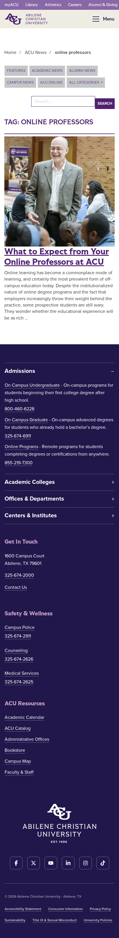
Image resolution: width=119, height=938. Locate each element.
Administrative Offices (27, 739)
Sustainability (15, 920)
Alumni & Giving (103, 4)
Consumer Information (65, 909)
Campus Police (20, 627)
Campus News (20, 82)
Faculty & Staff (19, 772)
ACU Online (51, 82)
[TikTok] (102, 863)
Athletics (53, 4)
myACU (11, 4)
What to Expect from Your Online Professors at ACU (56, 257)
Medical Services (22, 673)
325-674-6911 (18, 436)
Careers (74, 4)
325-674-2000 (19, 575)
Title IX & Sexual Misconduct (54, 920)
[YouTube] (50, 863)
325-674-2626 (19, 659)
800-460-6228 (19, 409)
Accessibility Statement (23, 909)
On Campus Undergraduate (32, 385)
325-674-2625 (19, 682)
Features (16, 70)
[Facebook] (16, 863)
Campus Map (18, 761)
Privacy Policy (100, 909)
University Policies (98, 920)
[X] (33, 863)
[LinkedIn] (68, 863)
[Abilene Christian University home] (27, 19)
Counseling (16, 650)
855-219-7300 (19, 463)
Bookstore (15, 750)
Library (31, 4)
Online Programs (21, 447)
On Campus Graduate (26, 420)
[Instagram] (85, 863)
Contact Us (16, 587)
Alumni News (82, 70)
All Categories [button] (84, 82)
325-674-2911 (18, 636)
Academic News (47, 70)
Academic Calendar (24, 717)
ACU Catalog (18, 728)
